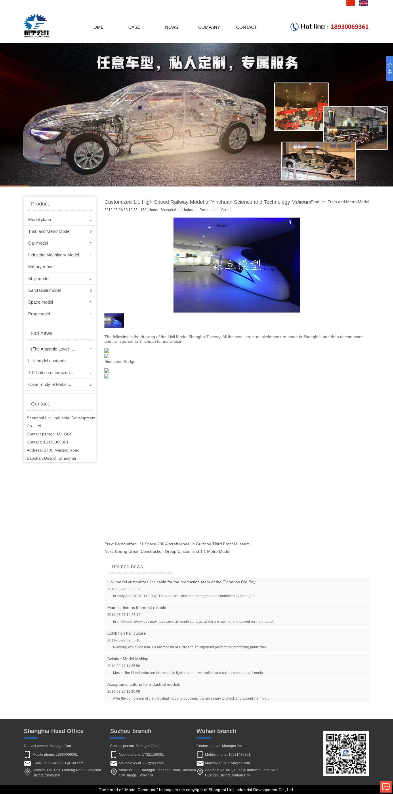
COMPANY (209, 27)
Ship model (38, 278)
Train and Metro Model (49, 231)
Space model (40, 302)
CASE (134, 27)
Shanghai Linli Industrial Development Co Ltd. (196, 210)
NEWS (171, 27)
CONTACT (246, 27)
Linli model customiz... (49, 360)
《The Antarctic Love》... (51, 348)
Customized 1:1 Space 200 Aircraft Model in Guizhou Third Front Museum (182, 544)
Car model (38, 243)
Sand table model (44, 290)
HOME (97, 27)
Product (318, 201)
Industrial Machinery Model (53, 254)
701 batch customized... (50, 372)
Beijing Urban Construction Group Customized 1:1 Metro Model (172, 551)
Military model (41, 266)
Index (303, 201)
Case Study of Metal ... (49, 384)
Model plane (39, 219)
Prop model (39, 313)
